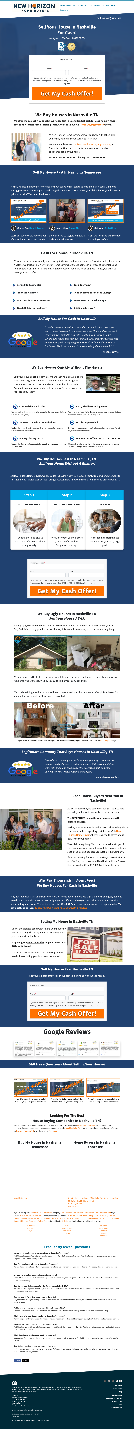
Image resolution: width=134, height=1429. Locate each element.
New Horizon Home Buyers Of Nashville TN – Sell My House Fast (86, 1212)
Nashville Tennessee (21, 1198)
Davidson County (74, 1215)
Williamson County (27, 1221)
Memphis (30, 1228)
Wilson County (43, 1221)
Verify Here (15, 1416)
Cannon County (87, 1215)
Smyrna (30, 1231)
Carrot (47, 1420)
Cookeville (67, 1231)
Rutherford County (79, 1218)
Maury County (50, 1218)
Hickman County (26, 1218)
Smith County (92, 1218)
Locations (64, 10)
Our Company (78, 5)
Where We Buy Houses (114, 1398)
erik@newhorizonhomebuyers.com (24, 1406)
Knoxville (67, 1226)
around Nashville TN (72, 1128)
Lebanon (103, 1236)
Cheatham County (101, 1215)
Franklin (103, 1233)
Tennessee (53, 1131)
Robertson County (64, 1218)
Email (85, 68)
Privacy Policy (117, 1401)
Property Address (67, 59)
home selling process (100, 480)
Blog (120, 1404)
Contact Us (118, 1386)
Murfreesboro (67, 1228)
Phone (49, 68)
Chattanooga (30, 1226)
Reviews (97, 5)
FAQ (120, 1392)
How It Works (65, 5)
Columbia (103, 1231)
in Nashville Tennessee (86, 1125)
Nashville (65, 1221)
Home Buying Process (92, 125)
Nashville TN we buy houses (41, 1212)
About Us (88, 5)
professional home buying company (92, 144)
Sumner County (104, 1218)
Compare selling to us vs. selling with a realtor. (61, 908)
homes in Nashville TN (25, 1131)
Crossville (67, 1233)
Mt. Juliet (103, 1226)
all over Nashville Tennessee (30, 1215)
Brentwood (103, 1228)
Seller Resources (116, 1408)
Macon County (38, 1218)
